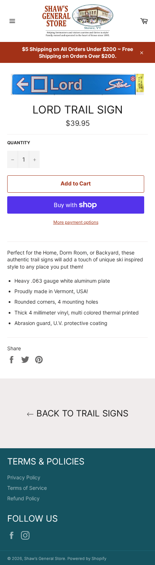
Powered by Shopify (86, 558)
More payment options (75, 222)
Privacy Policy (23, 477)
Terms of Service (27, 488)
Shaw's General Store (44, 558)
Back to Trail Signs (81, 413)
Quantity (18, 142)
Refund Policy (23, 498)
